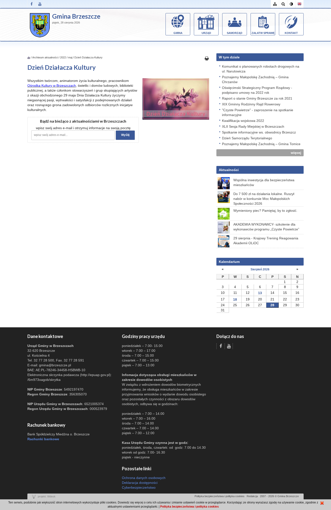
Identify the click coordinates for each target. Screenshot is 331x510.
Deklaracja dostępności (140, 483)
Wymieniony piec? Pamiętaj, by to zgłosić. (265, 210)
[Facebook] (31, 4)
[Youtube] (40, 4)
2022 (63, 57)
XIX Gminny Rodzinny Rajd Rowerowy (251, 104)
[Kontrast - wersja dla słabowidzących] (291, 4)
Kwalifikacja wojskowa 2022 (243, 121)
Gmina (177, 32)
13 (260, 293)
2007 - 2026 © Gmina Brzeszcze (279, 496)
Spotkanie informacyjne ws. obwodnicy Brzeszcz (259, 132)
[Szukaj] (283, 4)
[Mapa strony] (275, 4)
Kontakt (291, 32)
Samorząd (234, 32)
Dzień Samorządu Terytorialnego (247, 138)
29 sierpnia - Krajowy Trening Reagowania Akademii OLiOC (265, 240)
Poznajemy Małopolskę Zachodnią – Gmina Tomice (261, 144)
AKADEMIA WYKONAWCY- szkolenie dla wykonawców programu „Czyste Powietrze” (266, 226)
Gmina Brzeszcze (76, 16)
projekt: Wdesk (46, 496)
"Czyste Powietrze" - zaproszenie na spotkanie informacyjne (257, 112)
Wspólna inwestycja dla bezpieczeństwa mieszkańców (263, 182)
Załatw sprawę (263, 32)
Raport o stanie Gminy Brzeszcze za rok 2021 (257, 98)
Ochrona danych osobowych (144, 478)
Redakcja (252, 496)
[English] (299, 4)
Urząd (206, 32)
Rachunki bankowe (43, 439)
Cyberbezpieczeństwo (139, 487)
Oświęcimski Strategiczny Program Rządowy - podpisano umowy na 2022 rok (257, 90)
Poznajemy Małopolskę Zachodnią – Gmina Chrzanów (255, 79)
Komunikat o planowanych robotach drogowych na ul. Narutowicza (260, 68)
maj (70, 57)
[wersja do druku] (206, 58)
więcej (296, 153)
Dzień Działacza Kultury (88, 57)
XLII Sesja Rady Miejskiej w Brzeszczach (253, 126)
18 (235, 299)
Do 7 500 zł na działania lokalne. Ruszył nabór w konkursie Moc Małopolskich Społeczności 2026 (263, 198)
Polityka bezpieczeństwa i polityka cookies (219, 496)
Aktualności (229, 170)
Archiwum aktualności (45, 57)
